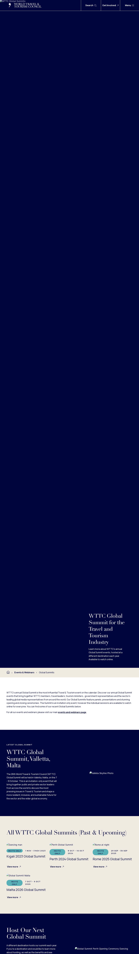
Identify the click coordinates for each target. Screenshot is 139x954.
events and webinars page (72, 712)
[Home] (8, 672)
